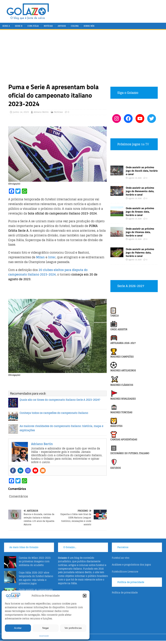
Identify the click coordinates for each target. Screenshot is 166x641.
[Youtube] (35, 470)
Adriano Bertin (41, 112)
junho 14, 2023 (21, 112)
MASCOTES (116, 426)
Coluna (75, 26)
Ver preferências (73, 628)
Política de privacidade (44, 635)
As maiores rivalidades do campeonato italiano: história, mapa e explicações (61, 428)
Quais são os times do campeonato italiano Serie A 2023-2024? (60, 399)
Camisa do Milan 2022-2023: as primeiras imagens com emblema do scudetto (35, 561)
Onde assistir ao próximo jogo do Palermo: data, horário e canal (140, 252)
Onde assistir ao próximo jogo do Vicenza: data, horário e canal (140, 232)
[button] (84, 595)
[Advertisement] (83, 58)
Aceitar (18, 628)
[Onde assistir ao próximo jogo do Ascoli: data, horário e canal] (116, 173)
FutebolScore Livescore (125, 572)
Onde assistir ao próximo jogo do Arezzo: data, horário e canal (140, 211)
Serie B (18, 26)
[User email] (43, 470)
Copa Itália (33, 26)
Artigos (62, 26)
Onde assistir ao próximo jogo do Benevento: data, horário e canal (140, 191)
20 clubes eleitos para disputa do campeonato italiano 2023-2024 (48, 272)
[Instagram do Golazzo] (116, 118)
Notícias (48, 26)
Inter (52, 257)
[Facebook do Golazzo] (128, 118)
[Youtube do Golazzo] (140, 118)
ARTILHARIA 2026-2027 (123, 343)
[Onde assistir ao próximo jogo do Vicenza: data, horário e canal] (116, 235)
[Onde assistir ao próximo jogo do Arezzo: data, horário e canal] (116, 214)
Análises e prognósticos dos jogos (131, 565)
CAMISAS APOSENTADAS (123, 439)
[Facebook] (13, 470)
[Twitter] (151, 118)
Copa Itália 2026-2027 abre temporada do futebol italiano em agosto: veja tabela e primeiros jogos (36, 578)
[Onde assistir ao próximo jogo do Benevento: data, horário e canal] (116, 194)
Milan (40, 257)
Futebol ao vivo (120, 558)
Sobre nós (89, 26)
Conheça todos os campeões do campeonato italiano (54, 413)
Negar (45, 628)
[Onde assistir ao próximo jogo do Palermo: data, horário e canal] (116, 255)
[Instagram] (28, 470)
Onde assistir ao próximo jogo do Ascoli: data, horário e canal (142, 170)
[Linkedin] (20, 470)
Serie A (6, 26)
